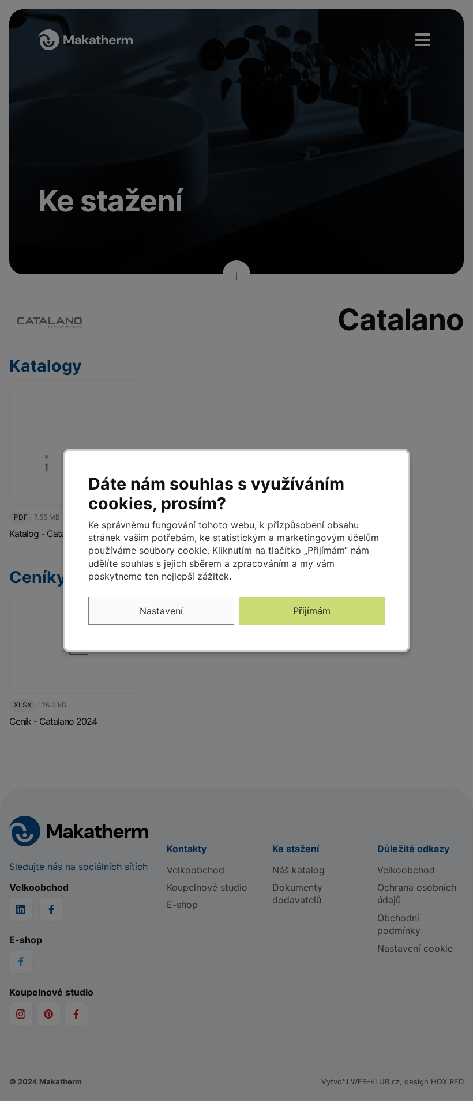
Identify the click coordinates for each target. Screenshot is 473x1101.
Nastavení (161, 610)
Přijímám (312, 610)
